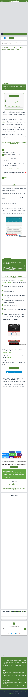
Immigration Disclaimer (5, 691)
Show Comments (11, 615)
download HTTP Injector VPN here (13, 169)
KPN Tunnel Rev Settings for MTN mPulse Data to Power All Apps (13, 483)
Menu (12, 38)
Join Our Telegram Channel (14, 372)
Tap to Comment (14, 368)
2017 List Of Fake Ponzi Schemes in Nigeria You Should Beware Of (14, 670)
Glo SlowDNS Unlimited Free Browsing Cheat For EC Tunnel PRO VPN (13, 680)
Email (12, 457)
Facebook (12, 452)
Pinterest (18, 457)
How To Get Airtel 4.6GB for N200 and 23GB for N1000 (14, 660)
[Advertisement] (14, 17)
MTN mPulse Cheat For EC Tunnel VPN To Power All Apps (13, 673)
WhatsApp (13, 454)
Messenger (5, 454)
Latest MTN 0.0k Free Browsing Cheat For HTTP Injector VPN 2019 (14, 663)
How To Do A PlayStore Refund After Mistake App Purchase (14, 489)
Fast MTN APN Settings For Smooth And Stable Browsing (14, 658)
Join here (9, 357)
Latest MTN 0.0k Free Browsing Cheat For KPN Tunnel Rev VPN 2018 (15, 686)
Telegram (5, 457)
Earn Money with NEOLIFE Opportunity (11, 269)
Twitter (19, 452)
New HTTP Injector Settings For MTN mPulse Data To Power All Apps (14, 666)
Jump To (14, 96)
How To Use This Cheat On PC (14, 106)
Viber (19, 454)
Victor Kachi (20, 694)
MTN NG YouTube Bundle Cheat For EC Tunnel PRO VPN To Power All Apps (14, 676)
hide (16, 96)
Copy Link (14, 467)
